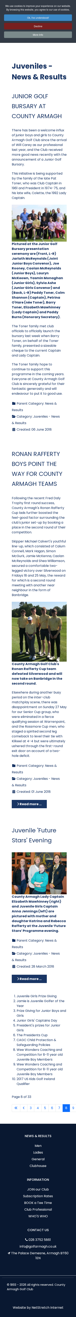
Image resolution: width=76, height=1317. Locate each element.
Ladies (38, 1152)
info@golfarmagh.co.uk (38, 1246)
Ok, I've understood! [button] (38, 17)
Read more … (30, 804)
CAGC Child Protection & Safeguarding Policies (36, 1042)
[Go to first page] (16, 1108)
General (38, 1159)
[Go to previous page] (23, 1108)
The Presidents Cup (32, 1035)
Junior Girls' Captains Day (37, 1020)
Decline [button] (38, 26)
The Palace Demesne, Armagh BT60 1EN (40, 1255)
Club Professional (38, 1209)
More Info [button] (38, 34)
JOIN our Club (38, 1189)
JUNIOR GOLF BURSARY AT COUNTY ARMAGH (37, 106)
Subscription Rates (38, 1196)
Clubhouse (38, 1166)
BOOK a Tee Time (38, 1202)
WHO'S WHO (38, 1216)
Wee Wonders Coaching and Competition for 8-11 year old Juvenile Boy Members (40, 1054)
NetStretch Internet (47, 1307)
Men (38, 1145)
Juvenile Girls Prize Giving (37, 996)
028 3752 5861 (40, 1239)
